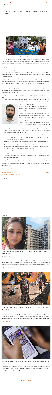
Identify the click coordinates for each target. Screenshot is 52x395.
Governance (5, 174)
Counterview (8, 2)
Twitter (24, 385)
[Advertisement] (26, 25)
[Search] (46, 2)
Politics (18, 174)
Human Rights (11, 174)
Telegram (33, 385)
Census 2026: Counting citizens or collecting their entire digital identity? (25, 361)
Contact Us (31, 7)
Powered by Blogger (26, 380)
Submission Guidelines (20, 7)
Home (3, 7)
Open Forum (10, 7)
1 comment (8, 321)
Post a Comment (10, 267)
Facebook (27, 385)
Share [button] (47, 172)
